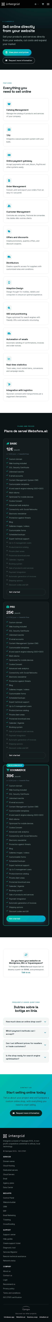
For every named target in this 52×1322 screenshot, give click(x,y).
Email (5, 1179)
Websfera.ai (20, 1317)
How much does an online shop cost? (23, 1021)
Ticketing (7, 1220)
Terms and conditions (11, 1293)
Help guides (8, 1239)
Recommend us (9, 1284)
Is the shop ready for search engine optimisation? (23, 1057)
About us (7, 1271)
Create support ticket (12, 1243)
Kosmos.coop (32, 1317)
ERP (4, 1211)
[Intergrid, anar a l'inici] (11, 4)
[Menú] (48, 4)
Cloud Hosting (9, 1166)
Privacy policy (8, 1289)
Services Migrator (10, 1252)
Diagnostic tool (9, 1248)
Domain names (9, 1161)
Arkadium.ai (43, 1317)
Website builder (9, 1202)
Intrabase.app (9, 1317)
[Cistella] (43, 4)
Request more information (20, 60)
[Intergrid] (26, 1136)
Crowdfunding (9, 1224)
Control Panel (8, 1198)
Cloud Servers (8, 1174)
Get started (14, 592)
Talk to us (26, 972)
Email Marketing (9, 1215)
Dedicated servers (10, 1170)
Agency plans (8, 1183)
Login (5, 1280)
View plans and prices (19, 52)
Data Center (8, 1187)
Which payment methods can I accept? (20, 1032)
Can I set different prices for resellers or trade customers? (24, 1045)
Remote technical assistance (14, 1256)
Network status (9, 1261)
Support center (9, 1234)
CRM (5, 1207)
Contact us (7, 1275)
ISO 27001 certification (12, 1297)
